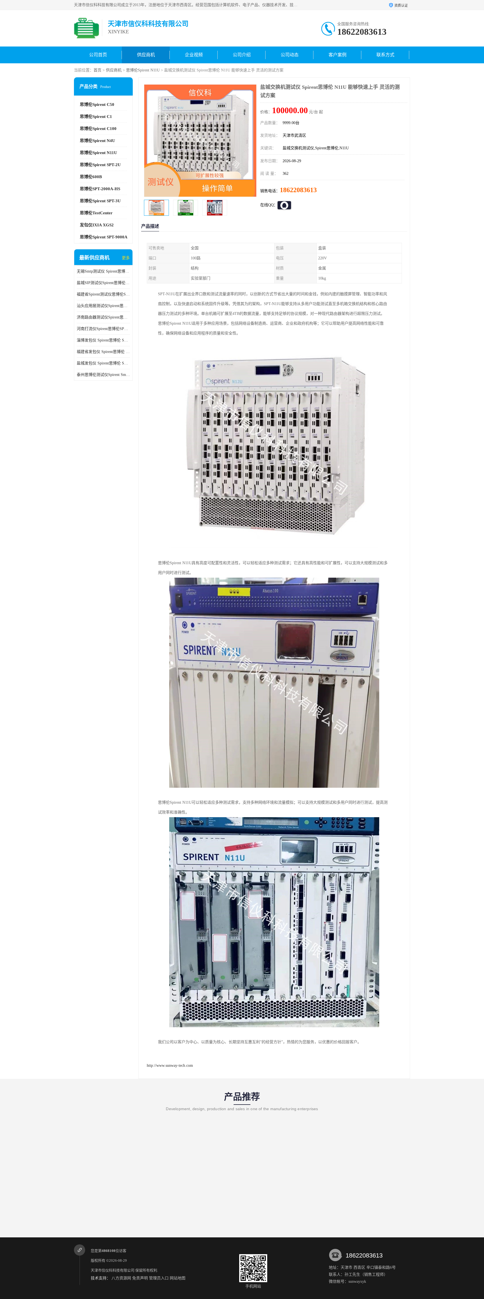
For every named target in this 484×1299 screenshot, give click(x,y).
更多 (126, 258)
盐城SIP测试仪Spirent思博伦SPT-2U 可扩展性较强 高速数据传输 (103, 283)
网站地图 (177, 1278)
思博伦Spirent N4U (97, 140)
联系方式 (385, 54)
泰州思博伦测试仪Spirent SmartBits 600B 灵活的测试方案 (103, 375)
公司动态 (290, 54)
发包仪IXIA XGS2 (97, 225)
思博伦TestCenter (96, 213)
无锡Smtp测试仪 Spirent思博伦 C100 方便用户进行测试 (103, 271)
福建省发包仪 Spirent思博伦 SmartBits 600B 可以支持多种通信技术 (103, 352)
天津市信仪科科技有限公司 (112, 1270)
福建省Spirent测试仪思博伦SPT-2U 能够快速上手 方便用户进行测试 (103, 294)
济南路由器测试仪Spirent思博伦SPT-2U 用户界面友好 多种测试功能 (103, 317)
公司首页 (98, 54)
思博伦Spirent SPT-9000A (103, 237)
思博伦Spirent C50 (97, 104)
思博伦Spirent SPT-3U (100, 201)
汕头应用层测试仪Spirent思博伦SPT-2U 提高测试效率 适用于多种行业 (103, 306)
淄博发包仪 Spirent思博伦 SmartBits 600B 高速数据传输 (103, 340)
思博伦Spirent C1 (96, 116)
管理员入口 (159, 1278)
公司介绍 (242, 54)
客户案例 (337, 54)
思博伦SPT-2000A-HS (100, 189)
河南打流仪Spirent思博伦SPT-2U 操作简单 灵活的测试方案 (103, 329)
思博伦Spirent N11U (143, 70)
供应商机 (146, 54)
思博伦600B (91, 177)
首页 (97, 70)
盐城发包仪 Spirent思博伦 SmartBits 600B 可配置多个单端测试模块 (103, 363)
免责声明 (140, 1278)
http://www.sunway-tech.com (170, 1065)
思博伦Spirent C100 (98, 128)
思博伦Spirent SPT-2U (100, 164)
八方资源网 (121, 1278)
